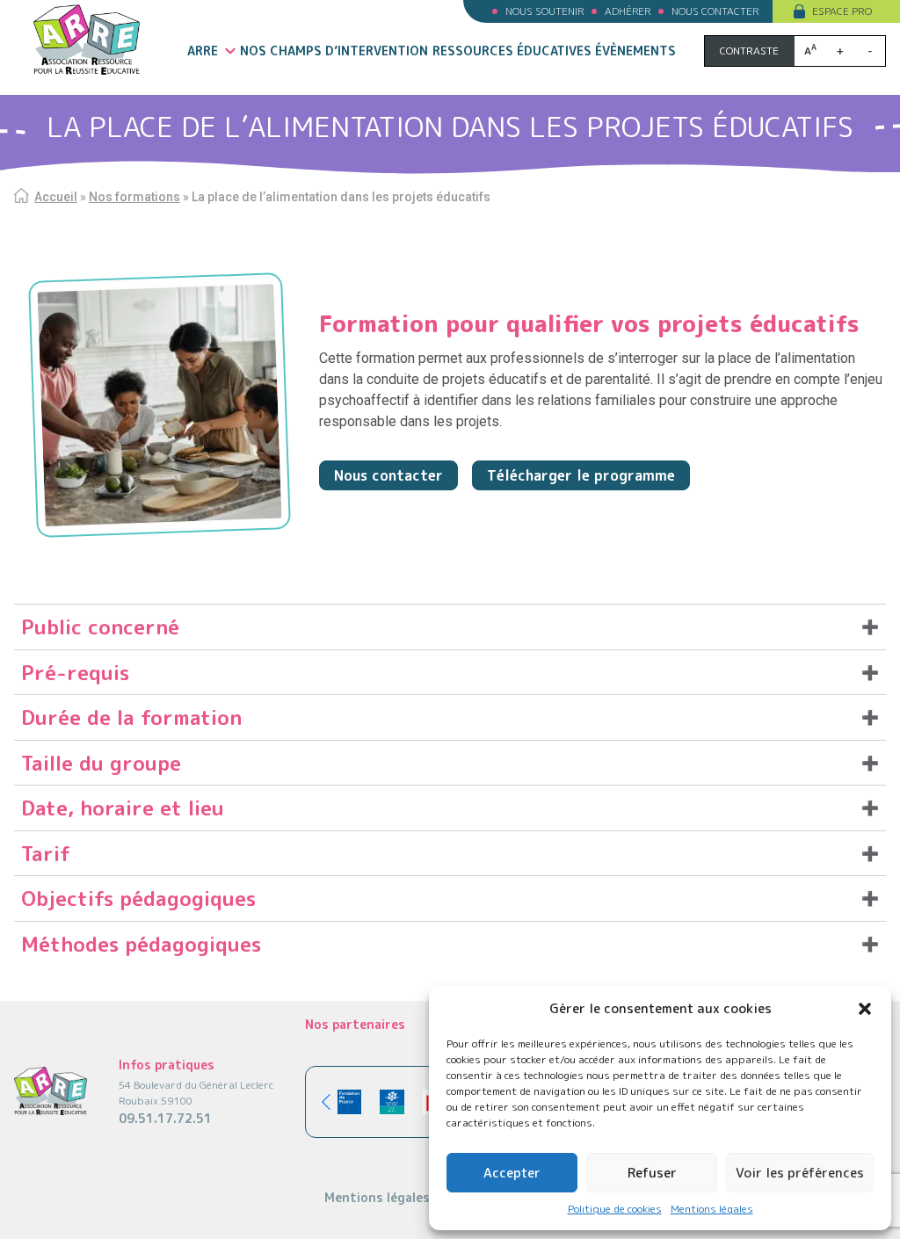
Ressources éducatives (512, 50)
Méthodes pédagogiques (141, 944)
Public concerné (100, 626)
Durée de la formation (131, 717)
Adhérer (627, 11)
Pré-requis (75, 672)
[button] (865, 1009)
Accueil (55, 197)
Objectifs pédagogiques (138, 898)
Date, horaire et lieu (122, 807)
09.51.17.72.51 (165, 1118)
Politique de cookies (615, 1208)
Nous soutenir (544, 11)
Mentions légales (712, 1208)
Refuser (652, 1172)
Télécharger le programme (581, 475)
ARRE (202, 50)
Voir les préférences (800, 1172)
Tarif (45, 853)
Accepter (512, 1172)
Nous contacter (714, 11)
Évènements (635, 50)
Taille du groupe (101, 763)
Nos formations (134, 197)
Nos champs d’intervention (334, 50)
